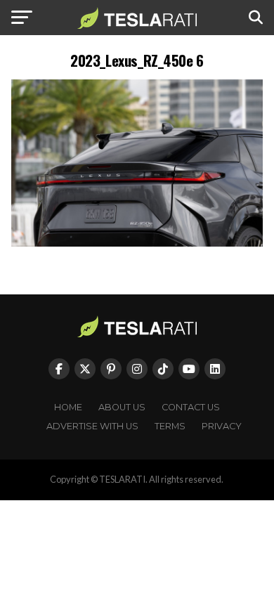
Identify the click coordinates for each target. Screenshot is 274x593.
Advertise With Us (92, 426)
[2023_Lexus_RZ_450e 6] (136, 242)
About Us (121, 407)
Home (68, 407)
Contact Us (191, 407)
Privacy (222, 426)
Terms (170, 426)
